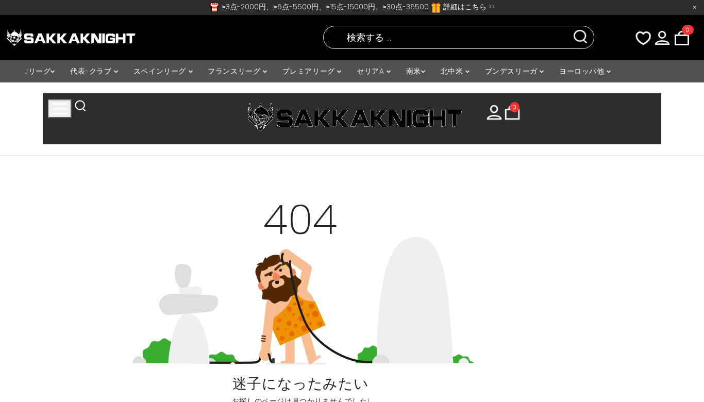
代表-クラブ (92, 71)
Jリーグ (38, 71)
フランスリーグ (235, 71)
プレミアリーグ (310, 71)
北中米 (453, 71)
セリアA (372, 71)
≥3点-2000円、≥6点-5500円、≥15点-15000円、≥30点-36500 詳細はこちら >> (357, 7)
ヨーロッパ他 (583, 71)
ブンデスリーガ (512, 71)
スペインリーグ (161, 71)
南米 (413, 71)
